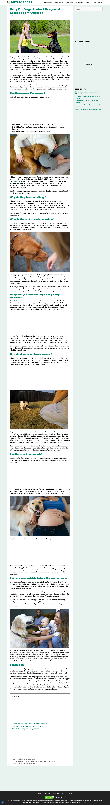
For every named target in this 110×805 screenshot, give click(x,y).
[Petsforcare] (9, 2)
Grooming (79, 2)
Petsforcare (21, 2)
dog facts (14, 759)
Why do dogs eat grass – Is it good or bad (26, 729)
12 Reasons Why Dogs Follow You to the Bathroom (29, 724)
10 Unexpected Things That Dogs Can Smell (24, 763)
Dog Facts (69, 2)
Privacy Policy (47, 793)
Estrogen (16, 181)
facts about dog (16, 758)
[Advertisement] (40, 111)
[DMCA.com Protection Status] (55, 799)
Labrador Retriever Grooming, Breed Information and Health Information (33, 761)
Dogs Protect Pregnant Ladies (26, 759)
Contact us (98, 2)
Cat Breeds (59, 2)
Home (39, 793)
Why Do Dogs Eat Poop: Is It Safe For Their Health (29, 726)
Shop (87, 2)
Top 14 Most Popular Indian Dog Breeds (88, 109)
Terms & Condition (58, 793)
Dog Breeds (48, 2)
